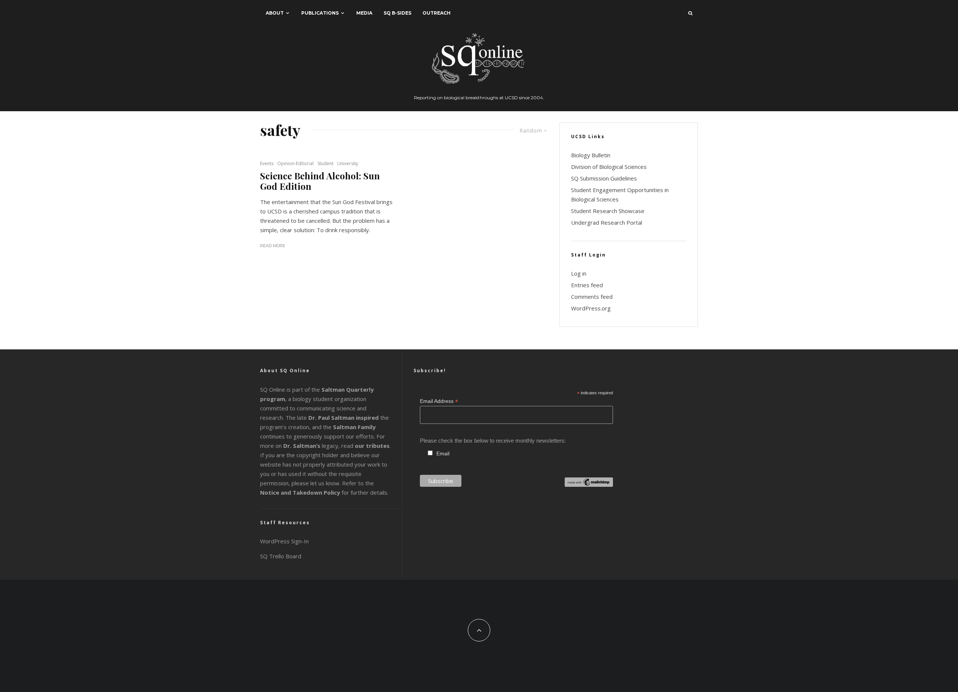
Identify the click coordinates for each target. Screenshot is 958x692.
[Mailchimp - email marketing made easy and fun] (589, 485)
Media (364, 13)
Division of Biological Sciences (609, 166)
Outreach (436, 13)
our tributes (372, 445)
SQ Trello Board (280, 556)
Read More (272, 245)
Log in (578, 273)
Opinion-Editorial (295, 163)
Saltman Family (354, 427)
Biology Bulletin (590, 155)
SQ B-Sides (397, 13)
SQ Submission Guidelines (604, 178)
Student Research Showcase (607, 211)
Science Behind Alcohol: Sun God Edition (320, 181)
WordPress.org (591, 308)
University (347, 163)
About (275, 13)
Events (267, 163)
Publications (320, 13)
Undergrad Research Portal (606, 222)
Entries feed (587, 285)
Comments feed (592, 296)
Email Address (439, 401)
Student (325, 163)
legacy (310, 445)
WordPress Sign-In (284, 541)
